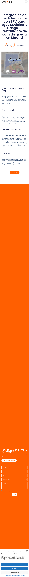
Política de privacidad (16, 575)
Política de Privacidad (18, 491)
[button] (27, 551)
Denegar (14, 568)
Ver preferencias (14, 572)
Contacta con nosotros (9, 460)
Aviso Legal (23, 575)
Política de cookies (7, 575)
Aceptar (15, 564)
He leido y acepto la (13, 491)
